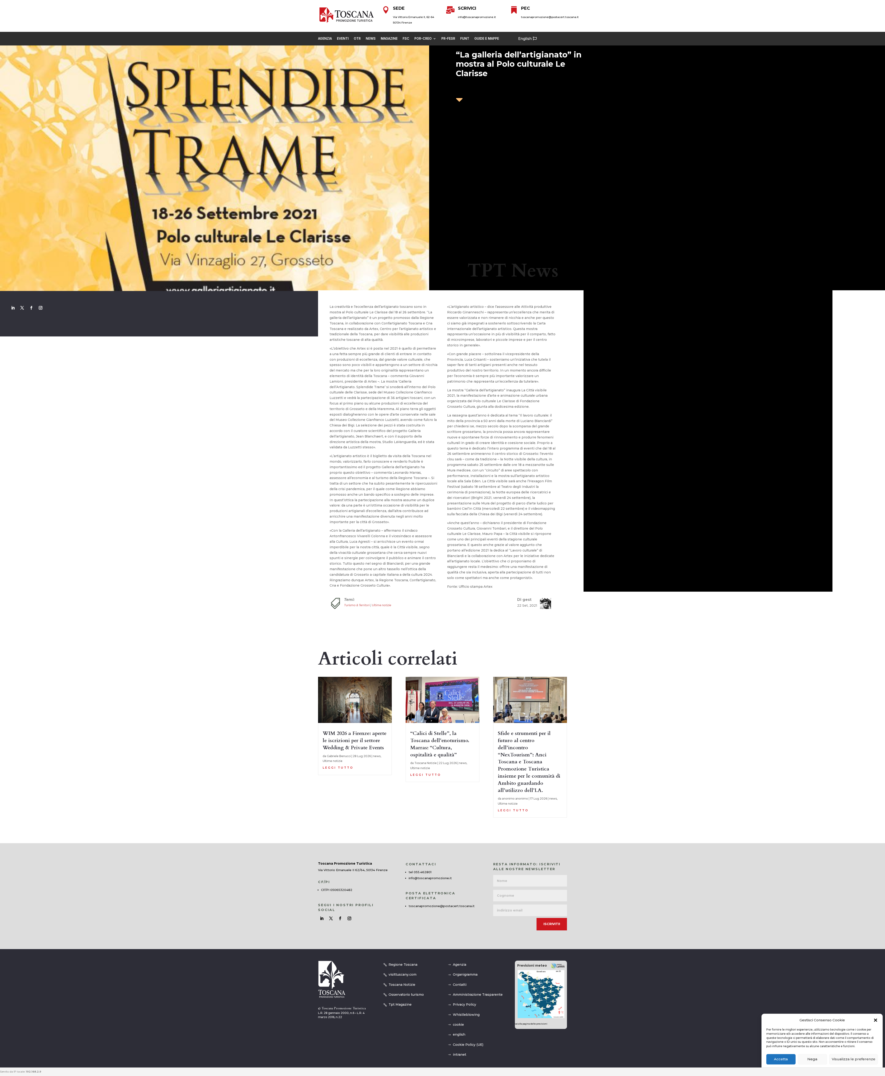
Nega (812, 1059)
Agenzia (325, 38)
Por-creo (423, 38)
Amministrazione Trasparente (478, 994)
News (371, 38)
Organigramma (465, 974)
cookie (458, 1024)
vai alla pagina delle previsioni (531, 1023)
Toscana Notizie (425, 763)
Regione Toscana (403, 964)
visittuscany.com (402, 974)
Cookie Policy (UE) (468, 1045)
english (459, 1034)
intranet (459, 1054)
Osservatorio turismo (406, 994)
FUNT (464, 38)
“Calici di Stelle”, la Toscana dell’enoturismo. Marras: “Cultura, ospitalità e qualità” (439, 744)
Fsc (406, 38)
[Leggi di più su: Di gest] (543, 603)
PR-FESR (448, 38)
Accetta (781, 1059)
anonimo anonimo (515, 798)
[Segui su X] (22, 308)
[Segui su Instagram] (40, 308)
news (377, 756)
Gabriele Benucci (339, 756)
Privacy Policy (464, 1004)
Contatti (459, 985)
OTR (357, 38)
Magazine (389, 38)
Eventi (343, 38)
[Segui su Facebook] (31, 308)
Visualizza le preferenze (853, 1059)
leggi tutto (338, 767)
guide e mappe (486, 38)
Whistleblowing (466, 1015)
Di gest (524, 599)
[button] (875, 1020)
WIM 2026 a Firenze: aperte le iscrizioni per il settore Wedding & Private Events (354, 740)
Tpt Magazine (400, 1004)
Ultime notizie (381, 605)
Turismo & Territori (357, 605)
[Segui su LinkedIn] (13, 308)
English (525, 38)
